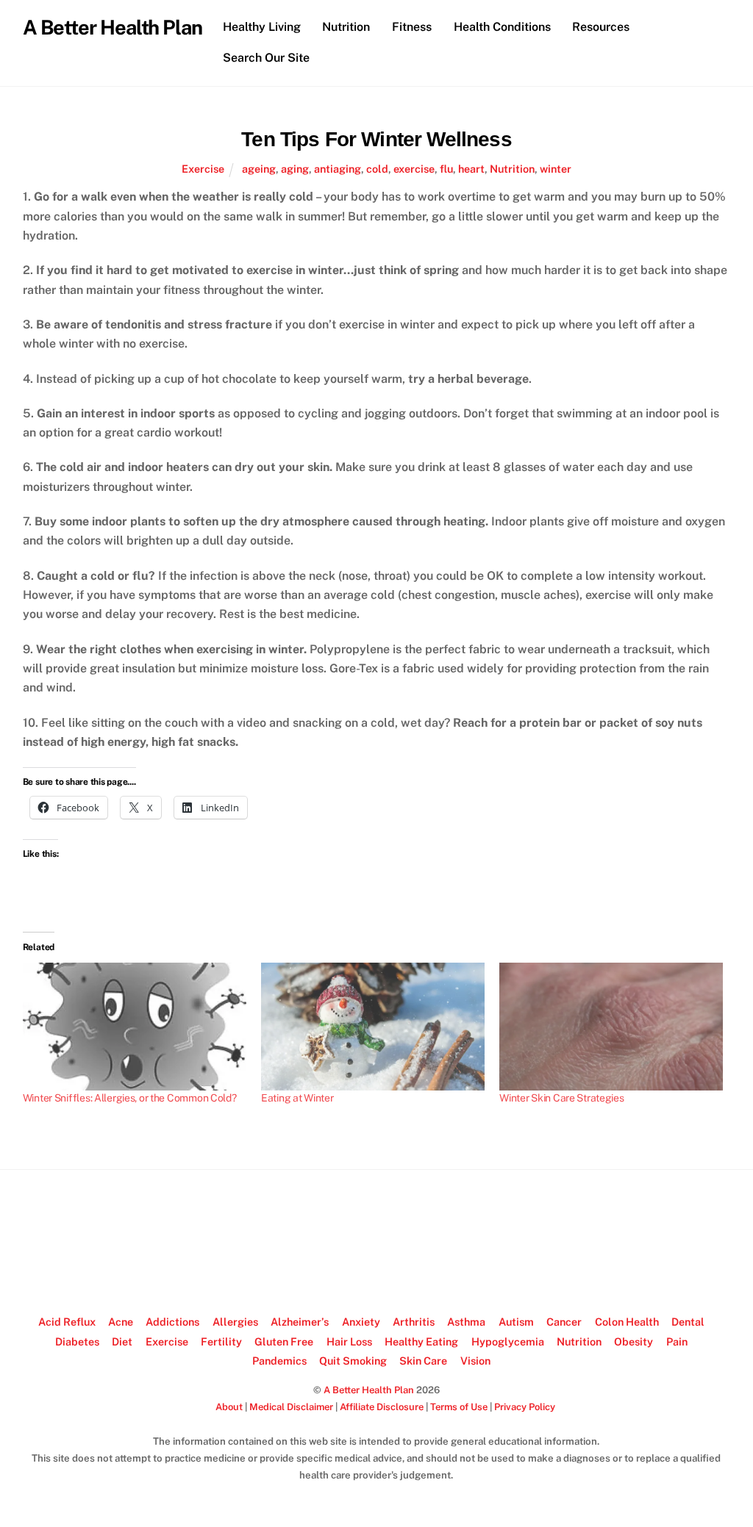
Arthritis (414, 1321)
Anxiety (361, 1321)
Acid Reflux (67, 1321)
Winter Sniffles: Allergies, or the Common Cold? (130, 1098)
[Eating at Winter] (373, 1027)
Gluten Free (283, 1341)
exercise (414, 168)
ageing (259, 168)
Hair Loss (349, 1341)
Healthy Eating (421, 1341)
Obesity (633, 1341)
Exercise (203, 168)
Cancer (564, 1321)
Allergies (235, 1321)
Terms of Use (459, 1406)
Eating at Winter (297, 1098)
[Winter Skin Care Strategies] (611, 1027)
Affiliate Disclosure (382, 1406)
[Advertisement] (376, 1243)
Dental (687, 1321)
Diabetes (77, 1341)
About (229, 1406)
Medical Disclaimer (291, 1406)
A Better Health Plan (369, 1389)
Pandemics (279, 1360)
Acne (120, 1321)
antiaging (337, 168)
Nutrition (346, 27)
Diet (122, 1341)
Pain (677, 1341)
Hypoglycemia (507, 1341)
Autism (516, 1321)
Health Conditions (502, 27)
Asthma (466, 1321)
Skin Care (423, 1360)
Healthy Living (262, 27)
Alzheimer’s (300, 1321)
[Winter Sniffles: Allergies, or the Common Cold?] (134, 1027)
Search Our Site (266, 58)
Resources (600, 27)
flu (446, 168)
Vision (475, 1360)
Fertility (221, 1341)
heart (471, 168)
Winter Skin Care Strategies (561, 1098)
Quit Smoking (353, 1360)
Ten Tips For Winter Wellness (376, 139)
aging (295, 168)
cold (377, 168)
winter (555, 168)
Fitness (412, 27)
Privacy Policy (524, 1406)
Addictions (172, 1321)
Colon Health (627, 1321)
